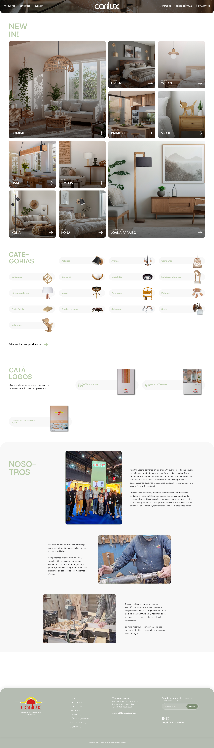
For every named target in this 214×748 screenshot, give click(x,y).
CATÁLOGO (75, 714)
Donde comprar (184, 6)
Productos (9, 6)
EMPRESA (75, 710)
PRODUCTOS (76, 702)
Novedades (25, 6)
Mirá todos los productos (25, 344)
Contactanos (203, 6)
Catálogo (166, 6)
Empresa (39, 6)
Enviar (192, 706)
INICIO (73, 698)
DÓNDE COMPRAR (79, 718)
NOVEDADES (76, 706)
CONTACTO (75, 726)
